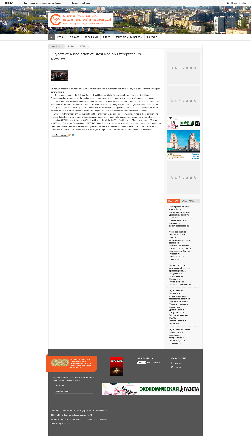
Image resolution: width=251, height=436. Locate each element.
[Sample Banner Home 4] (183, 177)
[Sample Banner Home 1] (183, 68)
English (70, 46)
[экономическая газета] (183, 123)
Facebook (178, 363)
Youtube (178, 367)
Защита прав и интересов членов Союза (42, 3)
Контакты (153, 37)
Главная (51, 37)
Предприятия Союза (81, 3)
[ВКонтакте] (73, 135)
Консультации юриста (129, 37)
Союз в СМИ (91, 37)
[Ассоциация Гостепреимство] (183, 145)
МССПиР (9, 3)
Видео (106, 37)
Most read (173, 201)
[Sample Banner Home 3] (183, 100)
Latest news (188, 201)
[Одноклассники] (70, 135)
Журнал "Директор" (154, 362)
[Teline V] (80, 20)
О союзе (74, 37)
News (82, 46)
